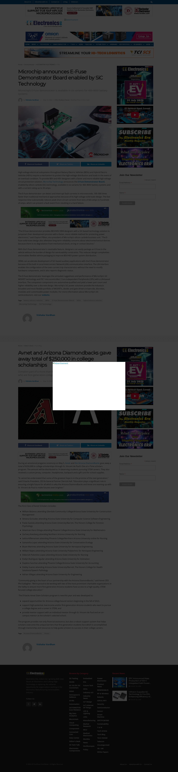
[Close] (123, 364)
